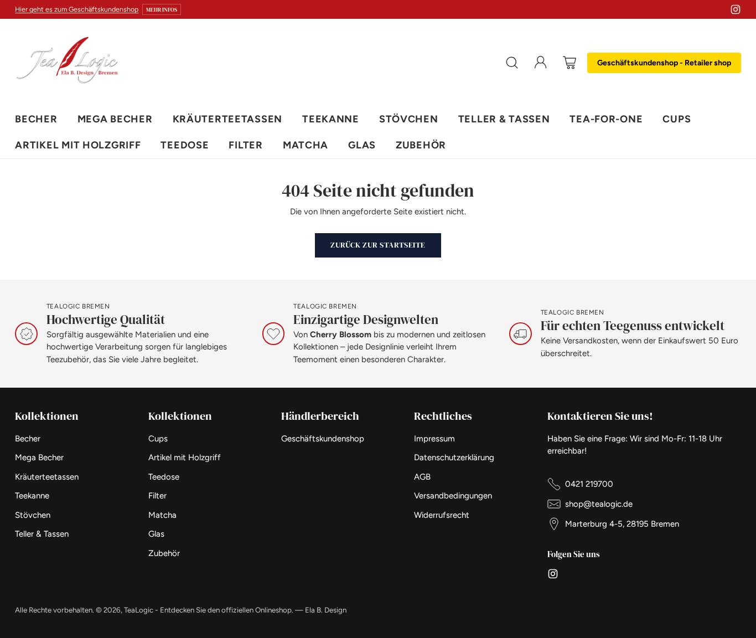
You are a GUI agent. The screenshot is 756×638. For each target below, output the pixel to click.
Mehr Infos (161, 9)
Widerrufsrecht (441, 515)
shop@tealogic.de (599, 504)
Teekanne (32, 496)
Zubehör (164, 553)
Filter (157, 496)
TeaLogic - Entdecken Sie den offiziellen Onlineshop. (208, 609)
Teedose (163, 477)
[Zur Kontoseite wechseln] (540, 62)
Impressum (434, 439)
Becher (27, 439)
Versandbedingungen (453, 496)
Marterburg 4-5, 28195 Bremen (622, 524)
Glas (156, 534)
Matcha (162, 515)
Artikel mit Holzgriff (184, 457)
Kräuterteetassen (47, 477)
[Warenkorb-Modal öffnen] (569, 62)
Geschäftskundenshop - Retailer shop (664, 63)
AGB (422, 477)
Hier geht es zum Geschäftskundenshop (76, 9)
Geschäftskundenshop (322, 439)
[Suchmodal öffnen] (511, 62)
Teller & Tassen (42, 534)
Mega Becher (39, 457)
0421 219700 (589, 484)
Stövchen (32, 515)
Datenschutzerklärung (454, 457)
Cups (158, 439)
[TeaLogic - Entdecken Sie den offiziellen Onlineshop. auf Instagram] (735, 11)
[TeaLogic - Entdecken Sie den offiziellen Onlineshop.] (67, 62)
